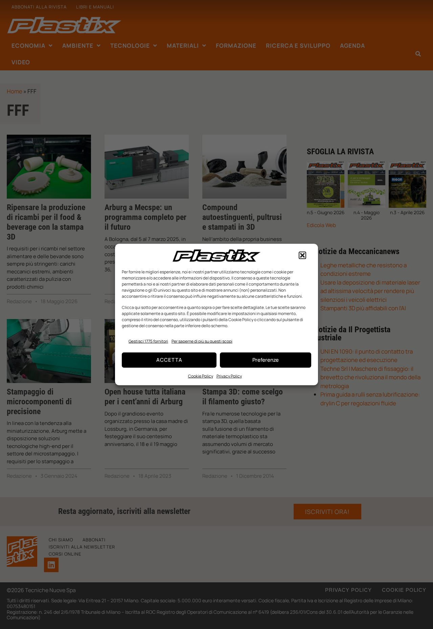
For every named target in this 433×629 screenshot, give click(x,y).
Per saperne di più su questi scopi (202, 341)
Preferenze (265, 359)
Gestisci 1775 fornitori (148, 341)
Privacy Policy (229, 376)
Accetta (169, 359)
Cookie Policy (200, 376)
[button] (302, 255)
